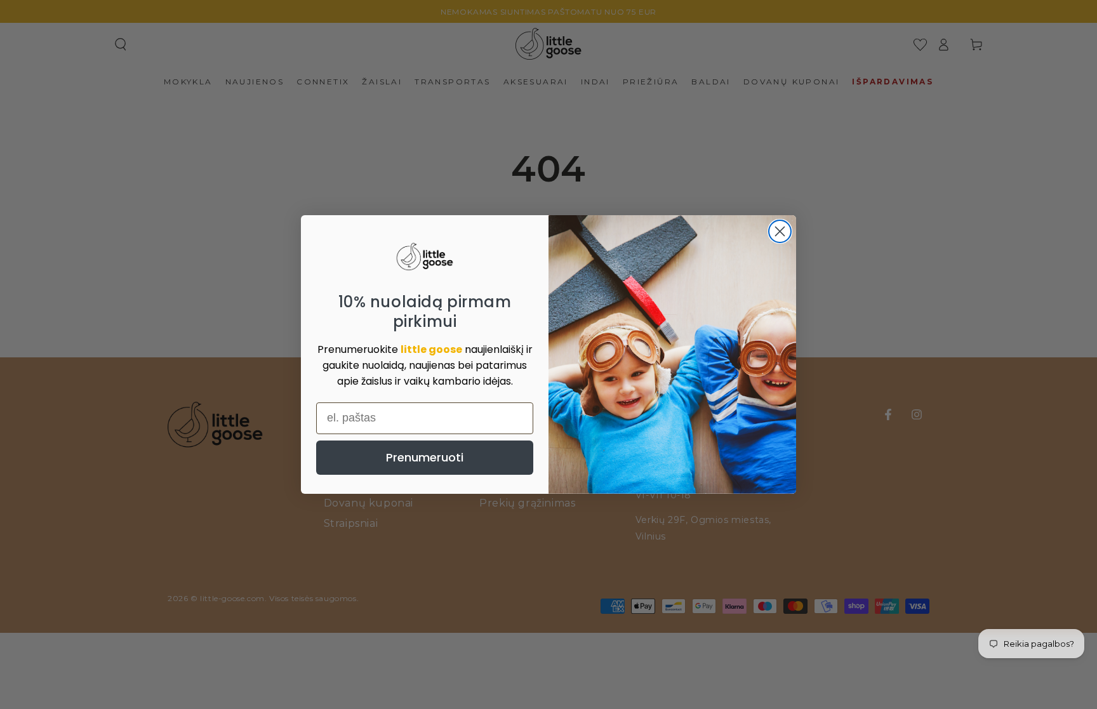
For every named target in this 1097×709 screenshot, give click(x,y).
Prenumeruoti (424, 457)
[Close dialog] (780, 231)
